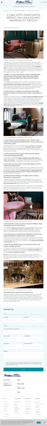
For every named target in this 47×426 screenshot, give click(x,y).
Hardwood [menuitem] (6, 406)
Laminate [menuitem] (5, 410)
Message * (6, 351)
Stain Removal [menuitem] (28, 401)
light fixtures (32, 239)
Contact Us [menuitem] (38, 409)
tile (12, 182)
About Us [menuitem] (37, 401)
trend (12, 62)
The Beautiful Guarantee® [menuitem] (27, 409)
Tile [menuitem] (4, 412)
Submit (23, 369)
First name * (6, 317)
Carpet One (6, 10)
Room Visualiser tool (27, 187)
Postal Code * (6, 343)
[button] (41, 2)
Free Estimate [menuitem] (6, 414)
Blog (11, 10)
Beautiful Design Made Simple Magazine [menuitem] (17, 409)
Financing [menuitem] (6, 416)
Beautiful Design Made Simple (18, 295)
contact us (10, 299)
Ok (38, 422)
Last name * (26, 317)
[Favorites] (43, 2)
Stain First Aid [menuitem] (28, 403)
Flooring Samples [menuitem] (16, 404)
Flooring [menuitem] (5, 401)
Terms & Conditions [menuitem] (38, 412)
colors (21, 98)
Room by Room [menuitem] (39, 403)
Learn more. (23, 423)
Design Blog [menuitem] (16, 412)
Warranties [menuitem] (27, 411)
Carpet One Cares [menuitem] (38, 406)
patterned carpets (16, 185)
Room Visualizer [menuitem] (17, 401)
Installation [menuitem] (27, 413)
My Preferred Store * (28, 343)
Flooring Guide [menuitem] (28, 406)
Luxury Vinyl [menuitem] (6, 403)
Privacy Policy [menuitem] (38, 414)
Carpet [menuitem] (5, 408)
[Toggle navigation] (1, 2)
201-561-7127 (31, 6)
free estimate (26, 299)
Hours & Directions (8, 385)
